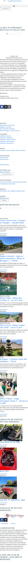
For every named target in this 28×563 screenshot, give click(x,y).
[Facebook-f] (2, 520)
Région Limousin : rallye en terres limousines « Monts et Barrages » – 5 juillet (12, 258)
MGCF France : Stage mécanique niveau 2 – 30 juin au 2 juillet (14, 401)
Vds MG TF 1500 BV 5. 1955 (12, 500)
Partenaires (4, 523)
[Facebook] (2, 107)
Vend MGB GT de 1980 (10, 442)
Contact (13, 523)
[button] (14, 6)
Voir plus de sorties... (12, 419)
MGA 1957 (4, 471)
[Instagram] (5, 107)
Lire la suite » (3, 234)
